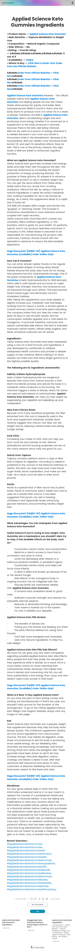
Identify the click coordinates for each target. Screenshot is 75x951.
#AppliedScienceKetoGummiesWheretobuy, (32, 889)
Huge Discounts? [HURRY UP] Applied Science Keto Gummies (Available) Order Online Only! (36, 253)
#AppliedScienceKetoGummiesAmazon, (29, 853)
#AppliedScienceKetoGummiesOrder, (28, 886)
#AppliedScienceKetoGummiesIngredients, (31, 863)
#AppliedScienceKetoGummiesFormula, (29, 860)
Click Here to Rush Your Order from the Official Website (34, 65)
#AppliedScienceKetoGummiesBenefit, (28, 870)
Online (29, 59)
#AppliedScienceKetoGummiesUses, (27, 879)
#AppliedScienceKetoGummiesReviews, (29, 873)
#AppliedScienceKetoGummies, (25, 844)
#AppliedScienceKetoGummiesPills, (27, 866)
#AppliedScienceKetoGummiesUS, (26, 850)
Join (37, 911)
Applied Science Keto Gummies (47, 34)
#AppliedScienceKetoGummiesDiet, (27, 857)
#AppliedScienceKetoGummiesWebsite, (29, 882)
